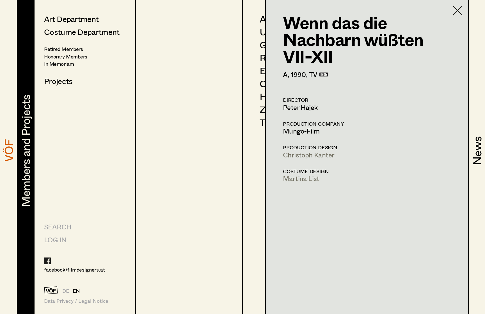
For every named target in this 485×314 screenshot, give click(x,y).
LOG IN (55, 239)
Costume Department (81, 32)
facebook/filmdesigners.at (74, 270)
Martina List (301, 178)
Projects (58, 81)
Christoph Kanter (308, 155)
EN (76, 291)
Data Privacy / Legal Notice (76, 301)
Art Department (71, 19)
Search (57, 227)
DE (65, 291)
